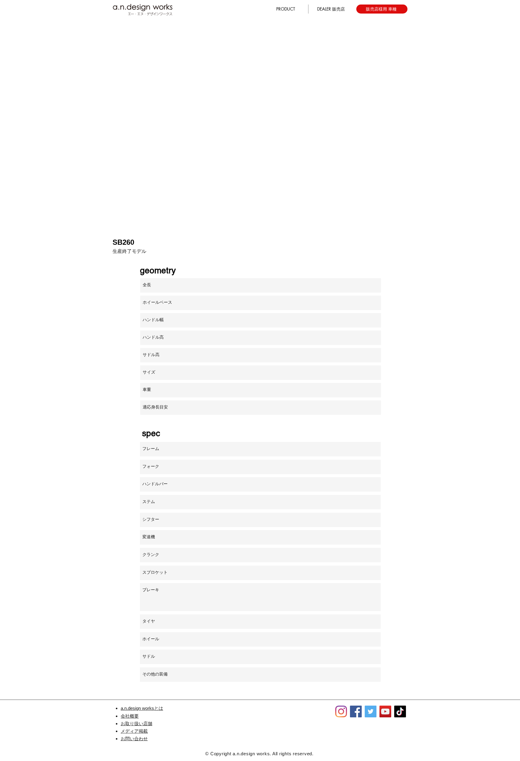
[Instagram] (341, 711)
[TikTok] (400, 711)
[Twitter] (370, 711)
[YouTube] (385, 711)
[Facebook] (356, 711)
